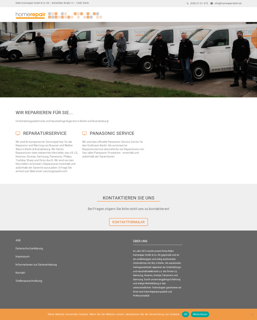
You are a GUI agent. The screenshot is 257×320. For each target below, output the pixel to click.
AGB (18, 240)
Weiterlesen (200, 314)
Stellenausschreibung (29, 280)
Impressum (23, 256)
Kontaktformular (128, 222)
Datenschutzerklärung (29, 248)
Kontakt (20, 272)
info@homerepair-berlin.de (228, 3)
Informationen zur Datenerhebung (36, 264)
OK (185, 314)
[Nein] (252, 314)
